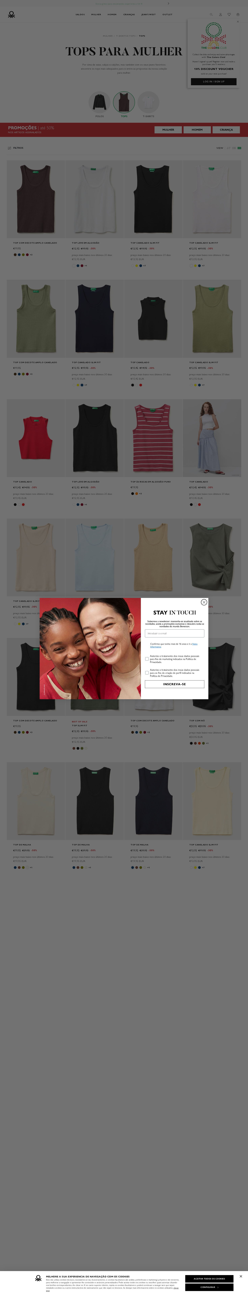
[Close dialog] (204, 602)
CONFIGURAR (208, 1287)
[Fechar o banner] (241, 1276)
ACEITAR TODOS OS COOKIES (209, 1279)
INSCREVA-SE (174, 684)
